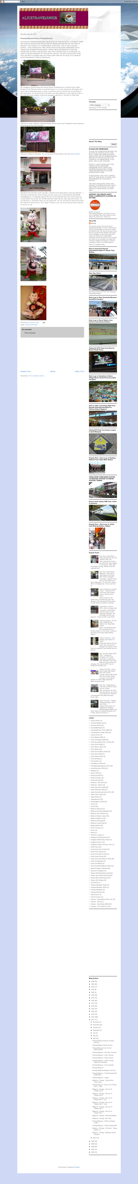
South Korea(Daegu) (97, 861)
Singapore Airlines (96, 842)
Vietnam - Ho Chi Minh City (99, 906)
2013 (93, 1014)
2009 (93, 1144)
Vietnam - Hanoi (96, 901)
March (95, 1138)
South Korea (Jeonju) (97, 851)
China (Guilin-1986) (97, 744)
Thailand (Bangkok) (97, 890)
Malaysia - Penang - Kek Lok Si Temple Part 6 (102, 1090)
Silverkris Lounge (96, 835)
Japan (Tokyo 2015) (97, 794)
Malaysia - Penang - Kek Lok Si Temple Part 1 (102, 1112)
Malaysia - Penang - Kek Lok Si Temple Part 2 (102, 1107)
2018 (93, 1000)
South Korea (94, 847)
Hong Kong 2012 (96, 778)
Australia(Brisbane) (97, 728)
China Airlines (95, 761)
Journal (93, 806)
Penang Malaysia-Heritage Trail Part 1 (104, 1070)
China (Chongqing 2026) (98, 740)
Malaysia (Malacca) (97, 818)
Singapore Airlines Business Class (101, 844)
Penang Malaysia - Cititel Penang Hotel (104, 1125)
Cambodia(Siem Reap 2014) (99, 732)
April (94, 1038)
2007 (93, 1149)
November (96, 1025)
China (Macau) (95, 749)
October (95, 1027)
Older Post (79, 371)
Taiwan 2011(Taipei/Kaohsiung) (100, 873)
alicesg (93, 223)
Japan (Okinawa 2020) (98, 789)
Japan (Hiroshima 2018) (98, 787)
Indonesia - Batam (96, 785)
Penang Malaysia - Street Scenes (102, 1058)
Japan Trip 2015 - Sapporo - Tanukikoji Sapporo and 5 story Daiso (108, 702)
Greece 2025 (95, 773)
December (96, 1022)
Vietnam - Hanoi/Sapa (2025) (100, 904)
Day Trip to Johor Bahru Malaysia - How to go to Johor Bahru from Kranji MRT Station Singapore (107, 574)
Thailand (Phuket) (96, 892)
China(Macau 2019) (97, 763)
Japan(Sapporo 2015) (97, 801)
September (96, 1030)
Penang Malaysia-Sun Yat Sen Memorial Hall (101, 1049)
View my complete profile (97, 244)
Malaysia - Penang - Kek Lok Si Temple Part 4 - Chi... (102, 1099)
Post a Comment (30, 333)
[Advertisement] (52, 353)
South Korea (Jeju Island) (99, 849)
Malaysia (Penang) (31, 325)
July (94, 1033)
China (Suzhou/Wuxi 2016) (99, 751)
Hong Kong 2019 (96, 780)
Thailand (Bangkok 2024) (98, 887)
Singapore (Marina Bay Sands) (100, 839)
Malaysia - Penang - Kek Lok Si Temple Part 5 (102, 1094)
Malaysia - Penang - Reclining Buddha (104, 1115)
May (94, 1035)
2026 (93, 981)
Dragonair (94, 770)
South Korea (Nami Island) (99, 854)
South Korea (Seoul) (97, 856)
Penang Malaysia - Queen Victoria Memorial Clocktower (103, 1061)
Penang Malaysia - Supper (100, 1077)
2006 (93, 1152)
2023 (93, 989)
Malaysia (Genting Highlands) (100, 811)
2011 (93, 1019)
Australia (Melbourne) (97, 723)
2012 (93, 1017)
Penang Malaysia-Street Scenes (102, 1045)
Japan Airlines (95, 797)
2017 (93, 1003)
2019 (93, 998)
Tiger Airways (95, 894)
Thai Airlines (94, 882)
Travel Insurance (96, 897)
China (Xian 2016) (96, 754)
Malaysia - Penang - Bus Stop (101, 1118)
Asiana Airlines (95, 720)
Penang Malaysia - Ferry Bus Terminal (104, 1052)
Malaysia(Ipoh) (95, 825)
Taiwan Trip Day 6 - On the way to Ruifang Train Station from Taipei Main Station (108, 623)
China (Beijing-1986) (97, 737)
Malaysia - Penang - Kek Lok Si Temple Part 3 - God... (102, 1103)
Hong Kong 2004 (96, 775)
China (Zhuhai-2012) (97, 756)
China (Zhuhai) (95, 759)
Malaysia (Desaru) (96, 809)
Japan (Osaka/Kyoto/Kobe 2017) (101, 792)
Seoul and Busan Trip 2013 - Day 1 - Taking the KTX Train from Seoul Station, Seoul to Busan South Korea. (108, 592)
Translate (104, 108)
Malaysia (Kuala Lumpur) (98, 816)
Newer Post (25, 371)
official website (75, 154)
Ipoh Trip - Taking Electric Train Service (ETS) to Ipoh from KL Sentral (108, 686)
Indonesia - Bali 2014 (97, 782)
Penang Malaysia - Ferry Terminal (102, 1055)
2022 (93, 992)
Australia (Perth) (96, 725)
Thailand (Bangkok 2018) (98, 885)
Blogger (77, 1167)
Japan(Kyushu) (95, 799)
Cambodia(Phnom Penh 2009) (100, 730)
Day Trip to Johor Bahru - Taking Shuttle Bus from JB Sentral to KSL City (108, 557)
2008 (93, 1146)
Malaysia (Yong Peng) (97, 823)
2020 (93, 995)
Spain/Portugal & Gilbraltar (99, 868)
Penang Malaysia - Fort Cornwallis (103, 1065)
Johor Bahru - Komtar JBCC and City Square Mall (108, 607)
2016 (93, 1006)
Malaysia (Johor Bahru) (98, 813)
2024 (93, 987)
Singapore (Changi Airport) (99, 837)
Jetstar (93, 804)
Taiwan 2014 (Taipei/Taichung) (100, 875)
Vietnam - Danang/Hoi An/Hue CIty (101, 899)
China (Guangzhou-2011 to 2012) (101, 742)
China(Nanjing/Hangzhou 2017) (100, 766)
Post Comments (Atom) (36, 376)
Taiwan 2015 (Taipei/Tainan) (99, 878)
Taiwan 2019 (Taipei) (97, 880)
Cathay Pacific (95, 735)
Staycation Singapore (97, 871)
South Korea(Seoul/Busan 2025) (101, 866)
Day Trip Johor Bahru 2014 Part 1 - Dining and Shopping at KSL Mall (108, 655)
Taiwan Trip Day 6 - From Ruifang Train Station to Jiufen (107, 639)
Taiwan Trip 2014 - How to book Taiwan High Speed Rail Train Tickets (108, 671)
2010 (93, 1141)
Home (52, 371)
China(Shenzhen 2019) (98, 768)
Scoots (93, 830)
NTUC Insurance (96, 828)
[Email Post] (43, 322)
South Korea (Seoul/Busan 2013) (101, 859)
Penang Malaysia (97, 1068)
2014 (93, 1011)
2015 (93, 1009)
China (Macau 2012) (97, 747)
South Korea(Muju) (96, 863)
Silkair (93, 832)
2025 (93, 984)
